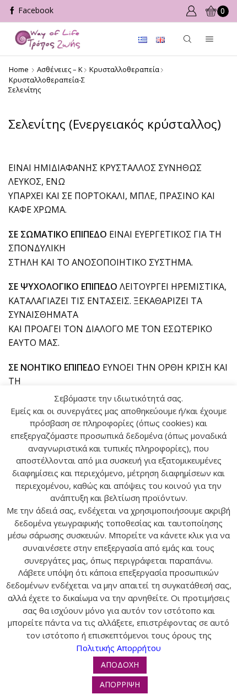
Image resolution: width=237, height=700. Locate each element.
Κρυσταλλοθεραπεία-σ (47, 80)
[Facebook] (30, 11)
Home (19, 69)
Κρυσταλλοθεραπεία (124, 69)
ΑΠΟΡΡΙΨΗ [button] (120, 684)
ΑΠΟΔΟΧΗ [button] (120, 664)
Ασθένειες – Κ (60, 69)
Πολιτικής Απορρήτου (118, 647)
